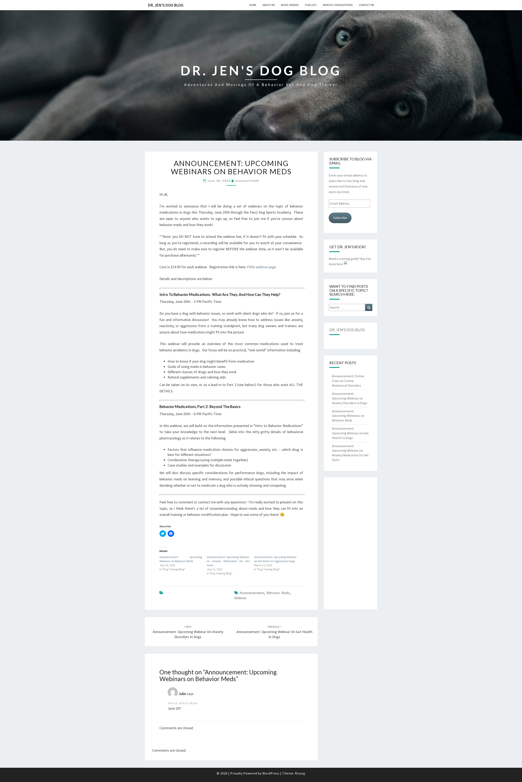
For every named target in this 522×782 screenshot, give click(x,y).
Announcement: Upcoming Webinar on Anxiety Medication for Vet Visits (228, 561)
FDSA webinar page (261, 267)
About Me (268, 5)
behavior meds (278, 592)
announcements (252, 592)
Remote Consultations (338, 5)
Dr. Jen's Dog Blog (165, 5)
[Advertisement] (351, 543)
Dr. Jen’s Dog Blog (347, 330)
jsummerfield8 (247, 180)
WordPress (270, 773)
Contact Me (366, 5)
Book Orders (290, 5)
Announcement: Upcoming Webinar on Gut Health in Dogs (274, 632)
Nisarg (300, 773)
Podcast (311, 5)
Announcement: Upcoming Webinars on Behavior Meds (348, 415)
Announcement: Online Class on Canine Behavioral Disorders (348, 380)
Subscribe (340, 218)
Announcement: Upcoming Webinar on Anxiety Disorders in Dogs (188, 632)
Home (252, 5)
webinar (240, 598)
